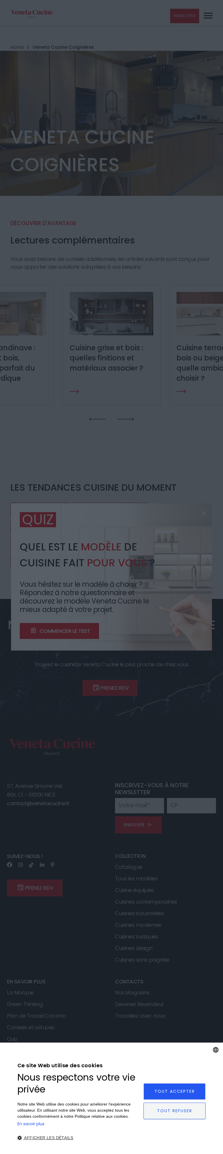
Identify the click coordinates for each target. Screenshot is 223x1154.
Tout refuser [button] (174, 1111)
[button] (78, 1138)
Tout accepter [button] (174, 1091)
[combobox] (216, 1050)
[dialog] (111, 1098)
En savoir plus (30, 1124)
